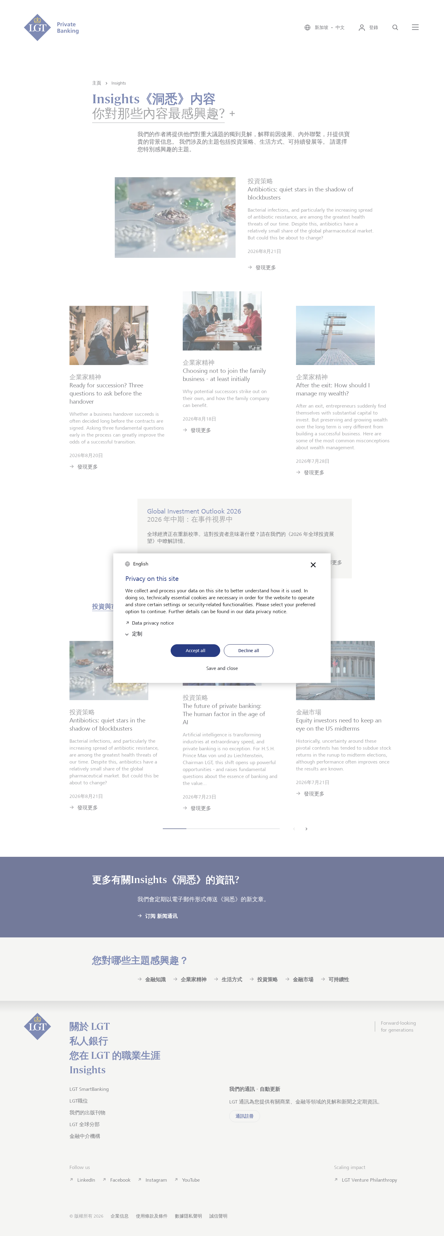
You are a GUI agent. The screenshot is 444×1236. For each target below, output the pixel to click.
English (140, 564)
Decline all (248, 650)
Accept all (195, 650)
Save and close (222, 668)
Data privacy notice (153, 622)
